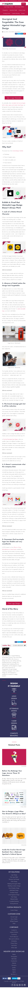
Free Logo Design (14, 603)
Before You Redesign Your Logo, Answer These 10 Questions (12, 773)
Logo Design (11, 32)
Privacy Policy (14, 943)
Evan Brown (17, 32)
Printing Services (14, 903)
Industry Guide (22, 10)
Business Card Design (14, 879)
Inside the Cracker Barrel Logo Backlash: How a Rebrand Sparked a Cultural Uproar (13, 851)
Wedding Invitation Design (14, 886)
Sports (14, 972)
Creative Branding (16, 13)
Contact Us (14, 930)
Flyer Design (14, 897)
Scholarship (14, 941)
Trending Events (6, 13)
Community (14, 934)
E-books (23, 13)
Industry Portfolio (14, 932)
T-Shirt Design (14, 881)
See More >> (14, 974)
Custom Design (14, 910)
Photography (14, 956)
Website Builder (14, 899)
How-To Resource (14, 937)
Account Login (14, 917)
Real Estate (14, 959)
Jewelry (14, 967)
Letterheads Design (14, 890)
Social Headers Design (14, 888)
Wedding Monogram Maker (14, 884)
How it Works (14, 919)
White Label (14, 948)
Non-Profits (14, 945)
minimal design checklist (17, 151)
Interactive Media (13, 10)
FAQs (14, 923)
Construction (14, 961)
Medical (14, 963)
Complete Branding (14, 901)
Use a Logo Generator (14, 98)
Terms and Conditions (14, 939)
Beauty (14, 954)
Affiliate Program (14, 921)
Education (14, 965)
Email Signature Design (14, 895)
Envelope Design (14, 892)
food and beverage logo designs (10, 439)
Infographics (5, 10)
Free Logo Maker (14, 877)
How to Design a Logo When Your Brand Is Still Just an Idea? (14, 812)
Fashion (14, 970)
